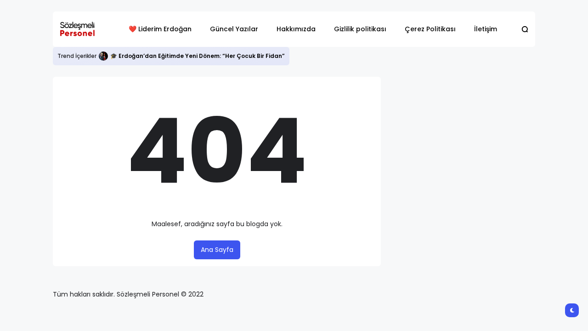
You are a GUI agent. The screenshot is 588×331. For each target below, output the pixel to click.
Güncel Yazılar (234, 29)
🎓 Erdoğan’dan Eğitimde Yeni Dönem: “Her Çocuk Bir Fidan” (197, 56)
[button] (524, 29)
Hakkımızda (296, 29)
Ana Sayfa (217, 249)
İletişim (485, 29)
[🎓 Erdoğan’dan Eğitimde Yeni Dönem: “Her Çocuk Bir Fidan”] (103, 56)
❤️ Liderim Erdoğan (160, 29)
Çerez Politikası (430, 29)
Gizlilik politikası (360, 29)
